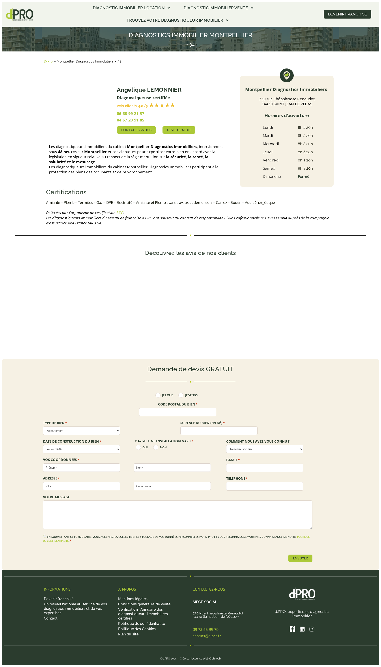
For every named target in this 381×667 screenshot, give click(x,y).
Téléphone (236, 478)
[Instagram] (312, 629)
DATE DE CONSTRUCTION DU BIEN (72, 441)
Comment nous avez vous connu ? (257, 441)
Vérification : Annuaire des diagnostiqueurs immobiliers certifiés (143, 613)
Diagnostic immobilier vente (216, 8)
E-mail (233, 460)
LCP (120, 212)
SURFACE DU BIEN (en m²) (202, 423)
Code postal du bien (177, 404)
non (163, 447)
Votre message (56, 497)
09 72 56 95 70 (206, 629)
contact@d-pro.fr (207, 636)
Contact (51, 618)
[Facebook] (292, 629)
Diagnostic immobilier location (129, 8)
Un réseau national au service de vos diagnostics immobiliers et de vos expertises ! (75, 608)
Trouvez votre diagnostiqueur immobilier (175, 20)
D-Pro (48, 61)
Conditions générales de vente (144, 604)
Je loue (167, 395)
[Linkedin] (302, 629)
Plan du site (128, 634)
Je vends (191, 395)
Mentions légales (133, 599)
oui (145, 447)
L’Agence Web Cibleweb (206, 658)
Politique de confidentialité (141, 624)
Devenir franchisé (58, 599)
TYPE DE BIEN (55, 423)
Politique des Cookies (137, 629)
